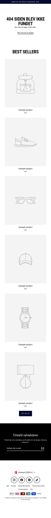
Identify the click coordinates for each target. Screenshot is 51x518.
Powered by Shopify (25, 499)
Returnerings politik (38, 486)
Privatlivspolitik (23, 489)
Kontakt (13, 486)
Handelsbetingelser (24, 486)
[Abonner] (42, 448)
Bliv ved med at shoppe (25, 33)
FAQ (31, 489)
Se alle (25, 413)
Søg (7, 486)
